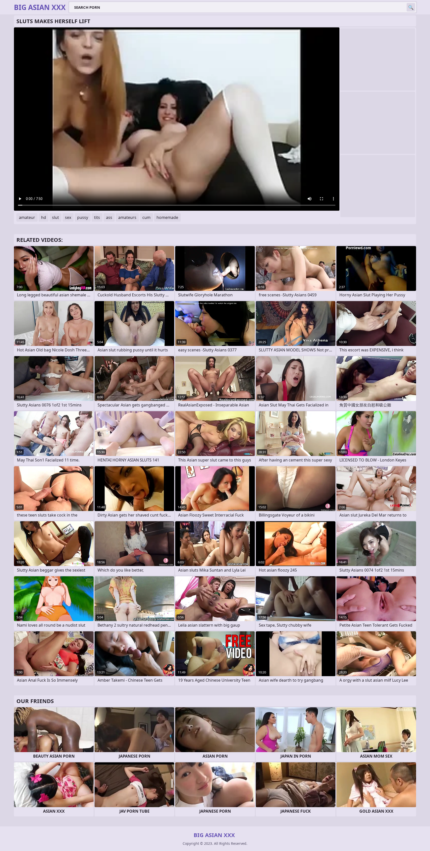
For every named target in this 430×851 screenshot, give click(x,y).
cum (146, 217)
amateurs (127, 217)
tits (97, 217)
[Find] (411, 7)
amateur (27, 217)
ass (109, 217)
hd (43, 217)
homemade (167, 217)
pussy (82, 217)
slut (55, 217)
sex (68, 217)
